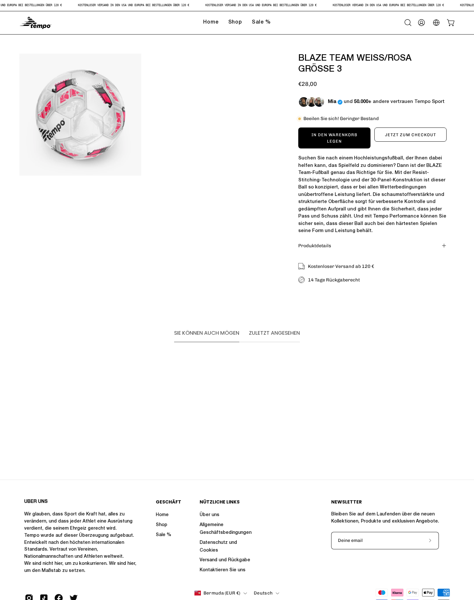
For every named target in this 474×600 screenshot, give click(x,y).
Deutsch (263, 593)
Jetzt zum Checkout (410, 134)
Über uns (209, 515)
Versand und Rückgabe (225, 560)
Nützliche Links (220, 502)
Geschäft (168, 502)
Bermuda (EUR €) (221, 593)
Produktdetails (314, 246)
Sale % (163, 535)
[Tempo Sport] (35, 22)
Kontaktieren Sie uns (222, 570)
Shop (161, 525)
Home (162, 515)
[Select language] (436, 22)
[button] (408, 22)
